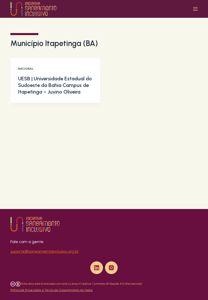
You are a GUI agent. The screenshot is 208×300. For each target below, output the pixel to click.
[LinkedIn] (96, 267)
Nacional (25, 68)
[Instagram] (111, 267)
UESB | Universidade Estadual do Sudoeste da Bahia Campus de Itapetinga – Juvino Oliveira (55, 85)
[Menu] (195, 9)
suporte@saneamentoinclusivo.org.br (44, 251)
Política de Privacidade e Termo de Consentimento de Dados (51, 290)
